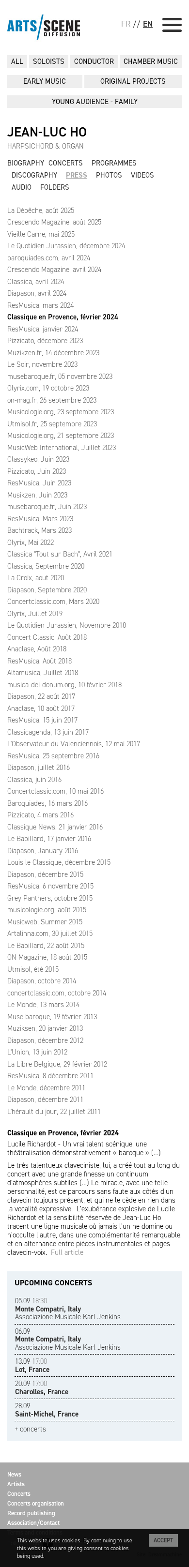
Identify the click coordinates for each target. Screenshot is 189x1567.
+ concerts (30, 1429)
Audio (22, 187)
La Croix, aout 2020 (35, 578)
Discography (34, 175)
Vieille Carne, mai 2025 (41, 234)
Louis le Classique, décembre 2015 (58, 862)
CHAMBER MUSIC (151, 61)
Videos (142, 175)
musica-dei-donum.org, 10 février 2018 (64, 685)
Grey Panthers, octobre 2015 (50, 898)
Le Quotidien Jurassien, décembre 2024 (66, 246)
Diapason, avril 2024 (36, 293)
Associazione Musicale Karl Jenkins (68, 1309)
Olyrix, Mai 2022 (30, 542)
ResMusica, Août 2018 (39, 661)
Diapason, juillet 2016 (38, 767)
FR (125, 23)
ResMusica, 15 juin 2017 (42, 720)
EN (148, 23)
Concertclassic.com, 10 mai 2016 (55, 791)
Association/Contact (33, 1523)
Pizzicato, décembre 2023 (45, 341)
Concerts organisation (35, 1503)
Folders (54, 187)
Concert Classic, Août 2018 (47, 637)
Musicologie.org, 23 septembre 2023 (60, 412)
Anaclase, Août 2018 (36, 649)
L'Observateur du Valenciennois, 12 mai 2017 (73, 744)
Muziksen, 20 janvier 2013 (45, 1028)
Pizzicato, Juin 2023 (36, 471)
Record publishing (31, 1513)
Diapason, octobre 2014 (41, 981)
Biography (25, 163)
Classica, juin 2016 (34, 779)
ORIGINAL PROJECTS (133, 81)
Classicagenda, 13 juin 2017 (48, 732)
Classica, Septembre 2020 (45, 566)
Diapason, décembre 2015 (45, 874)
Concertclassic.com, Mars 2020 (53, 601)
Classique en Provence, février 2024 (62, 317)
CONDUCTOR (94, 61)
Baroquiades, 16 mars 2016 (47, 803)
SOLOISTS (48, 61)
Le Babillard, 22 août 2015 (45, 945)
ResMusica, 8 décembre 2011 (50, 1076)
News (14, 1474)
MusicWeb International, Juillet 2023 (61, 447)
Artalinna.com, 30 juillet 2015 (50, 933)
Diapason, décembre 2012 (45, 1040)
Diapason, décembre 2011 (45, 1099)
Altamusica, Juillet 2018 (42, 673)
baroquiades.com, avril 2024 (48, 258)
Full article (67, 1252)
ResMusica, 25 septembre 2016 (53, 756)
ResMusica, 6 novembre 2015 (50, 886)
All (17, 61)
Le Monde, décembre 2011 (46, 1088)
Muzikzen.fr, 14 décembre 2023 (53, 353)
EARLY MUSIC (44, 81)
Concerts (65, 163)
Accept (163, 1540)
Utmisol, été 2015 (33, 969)
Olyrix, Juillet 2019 (35, 613)
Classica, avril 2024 (35, 281)
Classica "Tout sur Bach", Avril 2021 (59, 554)
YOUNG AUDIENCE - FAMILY (95, 101)
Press (76, 175)
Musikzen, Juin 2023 (37, 495)
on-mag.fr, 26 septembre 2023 (51, 400)
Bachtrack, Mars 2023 (39, 530)
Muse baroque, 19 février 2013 (52, 1017)
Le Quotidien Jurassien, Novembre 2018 (66, 625)
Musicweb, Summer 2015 (44, 922)
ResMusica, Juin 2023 (39, 483)
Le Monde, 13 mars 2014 (43, 1005)
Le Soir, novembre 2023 (42, 364)
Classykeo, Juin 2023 (38, 459)
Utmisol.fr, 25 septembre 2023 (52, 424)
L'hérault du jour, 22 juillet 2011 (54, 1111)
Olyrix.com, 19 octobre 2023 (48, 388)
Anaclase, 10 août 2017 (41, 708)
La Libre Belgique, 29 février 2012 (57, 1064)
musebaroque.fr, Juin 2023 (47, 507)
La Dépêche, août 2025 (40, 210)
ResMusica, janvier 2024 (42, 329)
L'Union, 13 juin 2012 (37, 1052)
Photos (109, 175)
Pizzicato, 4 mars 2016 (40, 815)
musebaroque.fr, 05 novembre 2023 (59, 376)
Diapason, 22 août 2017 (41, 696)
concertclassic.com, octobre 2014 (56, 993)
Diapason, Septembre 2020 (47, 590)
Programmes (114, 163)
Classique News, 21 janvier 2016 (55, 827)
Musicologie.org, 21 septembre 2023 (60, 435)
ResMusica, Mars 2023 (40, 519)
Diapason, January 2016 (42, 851)
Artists (16, 1484)
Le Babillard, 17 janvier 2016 (49, 839)
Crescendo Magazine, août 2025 (54, 222)
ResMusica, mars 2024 (40, 305)
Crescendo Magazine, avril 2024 (54, 269)
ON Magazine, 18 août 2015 (47, 957)
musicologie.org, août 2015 (46, 910)
